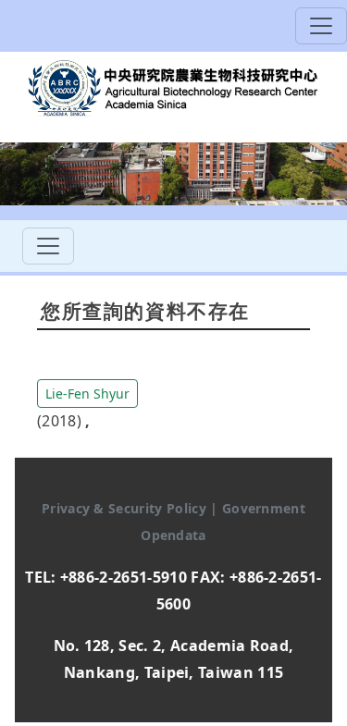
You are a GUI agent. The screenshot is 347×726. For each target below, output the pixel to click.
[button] (87, 392)
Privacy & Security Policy (126, 508)
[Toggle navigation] (321, 25)
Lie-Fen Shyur (87, 393)
